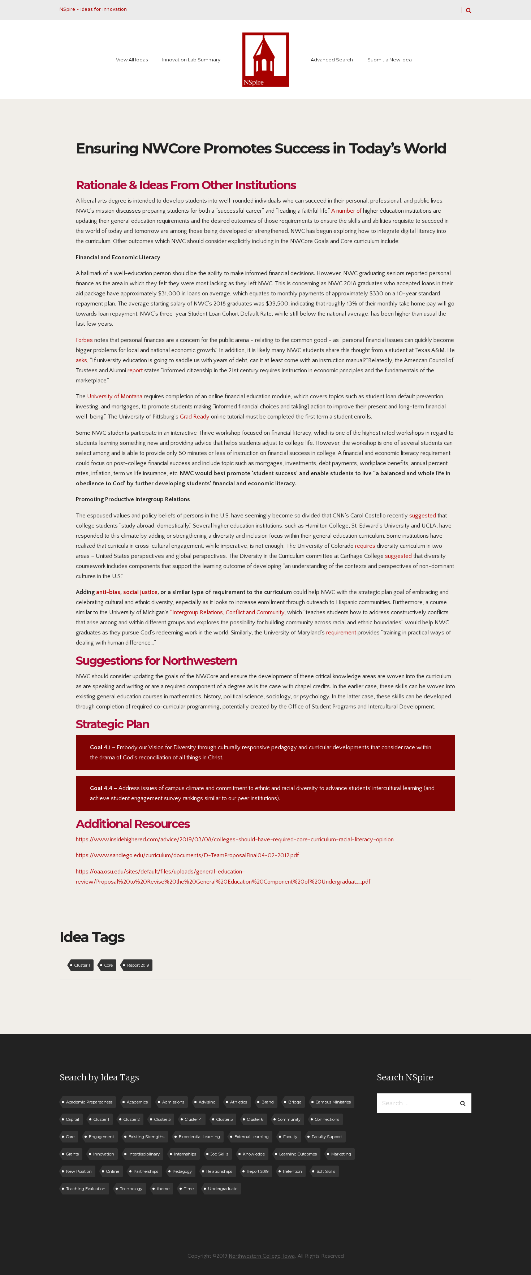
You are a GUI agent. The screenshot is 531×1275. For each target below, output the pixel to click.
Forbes (84, 340)
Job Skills (219, 1154)
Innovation (103, 1154)
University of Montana (114, 396)
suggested (422, 515)
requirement (341, 632)
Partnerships (146, 1171)
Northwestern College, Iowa (262, 1256)
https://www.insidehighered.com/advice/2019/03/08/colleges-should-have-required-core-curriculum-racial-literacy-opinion (235, 839)
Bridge (294, 1102)
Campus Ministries (333, 1102)
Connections (327, 1119)
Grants (72, 1154)
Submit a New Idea (389, 59)
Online (112, 1171)
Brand (268, 1102)
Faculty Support (327, 1136)
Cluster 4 (193, 1119)
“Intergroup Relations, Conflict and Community (227, 612)
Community (289, 1119)
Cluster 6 (255, 1119)
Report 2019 (138, 965)
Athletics (238, 1102)
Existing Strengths (146, 1136)
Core (108, 965)
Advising (207, 1102)
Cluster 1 (82, 965)
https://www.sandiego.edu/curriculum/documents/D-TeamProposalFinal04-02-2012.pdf (187, 855)
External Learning (251, 1136)
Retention (292, 1171)
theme (163, 1188)
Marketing (341, 1154)
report (134, 370)
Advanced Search (332, 59)
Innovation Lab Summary (191, 59)
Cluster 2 (132, 1119)
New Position (79, 1171)
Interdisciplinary (144, 1154)
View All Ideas (132, 59)
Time (189, 1188)
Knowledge (254, 1154)
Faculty (290, 1136)
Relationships (219, 1171)
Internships (185, 1154)
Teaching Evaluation (85, 1188)
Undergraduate (222, 1188)
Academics (137, 1102)
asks (81, 360)
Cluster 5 (224, 1119)
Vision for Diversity (172, 747)
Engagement (101, 1136)
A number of (346, 211)
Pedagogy (182, 1171)
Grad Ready (195, 416)
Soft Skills (325, 1171)
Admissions (173, 1102)
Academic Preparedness (89, 1102)
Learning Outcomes (298, 1154)
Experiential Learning (199, 1136)
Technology (131, 1188)
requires (365, 546)
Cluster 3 (162, 1119)
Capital (72, 1119)
